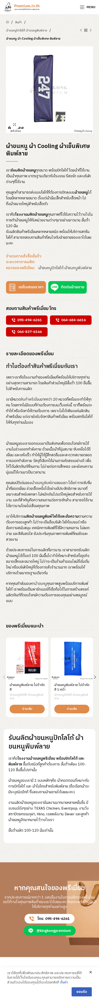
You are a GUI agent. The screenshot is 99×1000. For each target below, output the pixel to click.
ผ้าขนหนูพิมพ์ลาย (44, 483)
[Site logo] (22, 7)
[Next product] (90, 30)
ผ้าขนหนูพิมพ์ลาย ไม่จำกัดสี (27, 687)
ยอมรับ (81, 991)
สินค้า (18, 22)
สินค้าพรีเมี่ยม (31, 399)
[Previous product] (81, 30)
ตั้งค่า (64, 982)
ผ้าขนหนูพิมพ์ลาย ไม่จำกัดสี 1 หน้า (71, 687)
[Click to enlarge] (14, 125)
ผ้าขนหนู (40, 584)
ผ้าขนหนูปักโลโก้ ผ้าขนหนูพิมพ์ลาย (26, 30)
